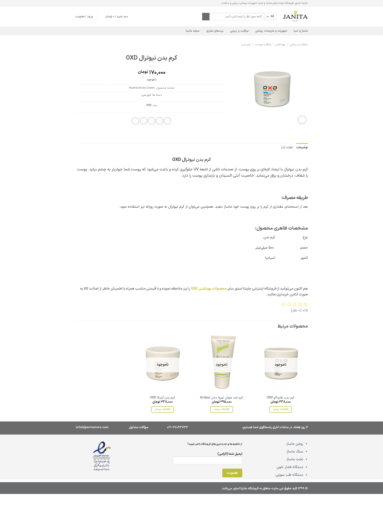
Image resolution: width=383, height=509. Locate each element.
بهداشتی (280, 44)
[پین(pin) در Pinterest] (143, 121)
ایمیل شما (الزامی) (229, 454)
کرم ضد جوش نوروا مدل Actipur (221, 398)
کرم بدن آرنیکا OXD (162, 398)
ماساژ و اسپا (301, 31)
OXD (149, 105)
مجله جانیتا (192, 31)
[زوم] (302, 120)
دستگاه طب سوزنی (289, 475)
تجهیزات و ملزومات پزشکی (271, 31)
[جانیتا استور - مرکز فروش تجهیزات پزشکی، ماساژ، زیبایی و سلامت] (295, 16)
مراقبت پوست (263, 44)
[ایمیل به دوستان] (151, 121)
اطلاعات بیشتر (280, 409)
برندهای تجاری (215, 31)
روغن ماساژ (294, 444)
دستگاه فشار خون (290, 467)
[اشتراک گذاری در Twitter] (159, 121)
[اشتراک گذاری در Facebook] (167, 121)
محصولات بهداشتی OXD (209, 288)
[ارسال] (205, 16)
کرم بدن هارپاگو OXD (281, 398)
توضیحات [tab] (302, 147)
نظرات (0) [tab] (287, 147)
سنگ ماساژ (295, 451)
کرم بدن (246, 44)
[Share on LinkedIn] (135, 121)
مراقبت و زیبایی (239, 31)
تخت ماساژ (295, 459)
